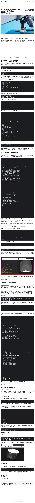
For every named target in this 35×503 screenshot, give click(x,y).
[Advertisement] (17, 5)
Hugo (19, 501)
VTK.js (2, 40)
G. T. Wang (5, 1)
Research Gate (5, 478)
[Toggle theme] (9, 1)
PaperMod (22, 501)
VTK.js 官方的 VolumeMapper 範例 (9, 155)
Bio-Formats (17, 398)
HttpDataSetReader (5, 284)
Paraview (11, 292)
